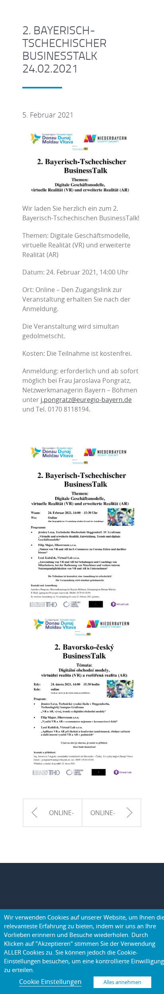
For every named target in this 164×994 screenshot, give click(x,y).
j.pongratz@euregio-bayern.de (86, 399)
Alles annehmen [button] (122, 982)
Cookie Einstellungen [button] (50, 981)
